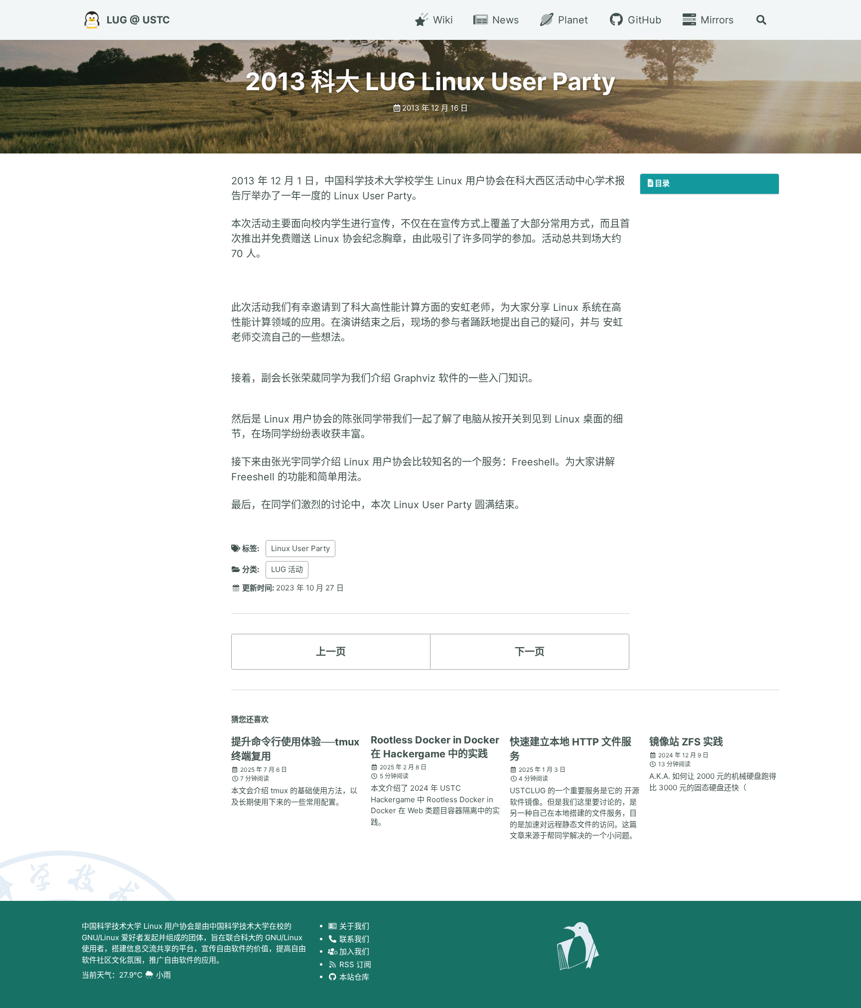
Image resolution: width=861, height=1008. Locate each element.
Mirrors (715, 20)
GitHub (643, 20)
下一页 (530, 652)
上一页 (331, 652)
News (504, 20)
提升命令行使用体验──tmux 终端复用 (295, 749)
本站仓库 (353, 977)
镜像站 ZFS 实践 (686, 742)
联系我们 (353, 939)
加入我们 (353, 951)
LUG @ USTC (138, 20)
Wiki (441, 20)
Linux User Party (300, 548)
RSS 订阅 (354, 964)
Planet (571, 20)
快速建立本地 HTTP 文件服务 (570, 749)
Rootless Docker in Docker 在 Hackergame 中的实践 (435, 747)
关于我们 (353, 926)
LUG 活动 (287, 569)
